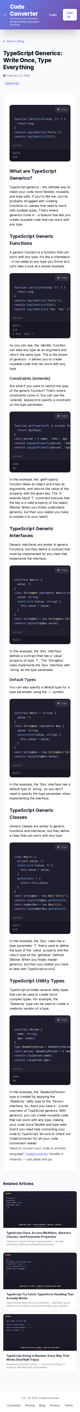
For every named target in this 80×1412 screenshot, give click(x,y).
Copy (63, 109)
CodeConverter (37, 1154)
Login (53, 14)
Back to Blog (15, 41)
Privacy (55, 1405)
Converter (14, 1405)
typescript (12, 83)
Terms (68, 1405)
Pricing (30, 1405)
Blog (42, 1405)
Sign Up (70, 14)
